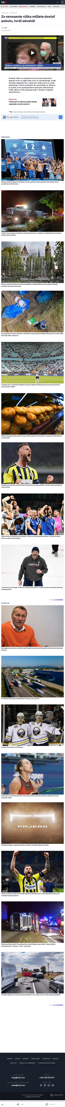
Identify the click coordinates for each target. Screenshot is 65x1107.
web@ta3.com (18, 1085)
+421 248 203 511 (46, 1078)
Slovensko (4, 13)
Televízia (9, 1058)
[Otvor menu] (62, 2)
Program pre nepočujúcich (27, 1063)
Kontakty (55, 1058)
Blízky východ (23, 6)
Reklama (25, 1058)
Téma (49, 6)
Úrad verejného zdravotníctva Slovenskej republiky (29, 112)
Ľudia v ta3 (13, 1063)
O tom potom (41, 6)
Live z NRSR (13, 6)
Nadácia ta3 (46, 1058)
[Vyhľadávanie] (57, 2)
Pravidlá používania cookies (46, 1063)
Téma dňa (56, 6)
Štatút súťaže (35, 1058)
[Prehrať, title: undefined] (32, 52)
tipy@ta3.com (18, 1078)
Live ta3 (5, 6)
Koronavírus (13, 13)
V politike (32, 6)
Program (17, 1058)
